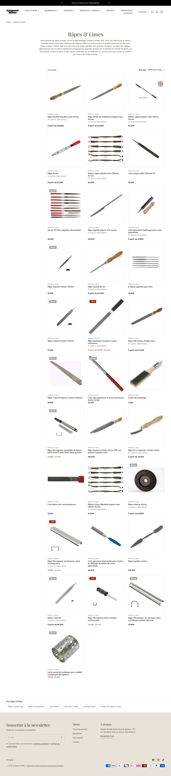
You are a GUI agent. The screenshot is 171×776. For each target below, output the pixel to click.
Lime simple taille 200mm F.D (141, 173)
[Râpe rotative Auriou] (146, 480)
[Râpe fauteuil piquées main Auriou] (66, 92)
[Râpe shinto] (66, 149)
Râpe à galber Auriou (137, 561)
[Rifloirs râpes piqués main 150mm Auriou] (106, 149)
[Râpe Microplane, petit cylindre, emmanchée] (106, 594)
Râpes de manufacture (36, 706)
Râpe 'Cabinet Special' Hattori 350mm (65, 398)
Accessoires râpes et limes (111, 706)
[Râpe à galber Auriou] (146, 536)
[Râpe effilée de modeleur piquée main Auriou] (106, 92)
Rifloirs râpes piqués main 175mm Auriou (143, 118)
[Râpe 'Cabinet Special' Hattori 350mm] (66, 373)
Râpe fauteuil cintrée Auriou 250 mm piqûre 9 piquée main (104, 451)
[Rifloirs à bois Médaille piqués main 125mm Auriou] (106, 480)
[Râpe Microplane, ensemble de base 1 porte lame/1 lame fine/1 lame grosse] (66, 426)
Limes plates (54, 706)
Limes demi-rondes (70, 706)
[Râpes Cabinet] (66, 593)
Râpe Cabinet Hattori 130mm (61, 286)
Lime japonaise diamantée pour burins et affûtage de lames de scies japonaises (105, 563)
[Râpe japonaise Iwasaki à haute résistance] (106, 317)
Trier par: (142, 70)
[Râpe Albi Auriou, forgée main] (146, 316)
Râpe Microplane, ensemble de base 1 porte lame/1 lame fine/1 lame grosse (65, 451)
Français (143, 12)
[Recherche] (152, 11)
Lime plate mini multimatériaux (62, 504)
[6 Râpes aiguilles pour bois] (146, 262)
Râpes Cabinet (54, 618)
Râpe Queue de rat (96, 286)
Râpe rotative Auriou (137, 504)
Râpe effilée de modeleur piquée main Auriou (105, 118)
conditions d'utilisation (41, 744)
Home (8, 22)
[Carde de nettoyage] (146, 373)
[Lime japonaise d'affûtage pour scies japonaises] (146, 206)
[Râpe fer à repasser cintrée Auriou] (146, 426)
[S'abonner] (61, 737)
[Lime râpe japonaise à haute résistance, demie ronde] (106, 374)
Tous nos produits (80, 729)
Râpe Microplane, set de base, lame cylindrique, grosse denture (144, 619)
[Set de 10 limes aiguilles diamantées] (66, 205)
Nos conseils (78, 738)
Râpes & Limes (20, 22)
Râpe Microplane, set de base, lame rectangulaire (64, 562)
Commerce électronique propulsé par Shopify (45, 766)
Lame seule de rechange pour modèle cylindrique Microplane (65, 673)
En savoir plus (107, 736)
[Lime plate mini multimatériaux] (66, 480)
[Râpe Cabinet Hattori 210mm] (66, 317)
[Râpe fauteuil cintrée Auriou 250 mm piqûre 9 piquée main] (106, 426)
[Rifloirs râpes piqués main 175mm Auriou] (146, 92)
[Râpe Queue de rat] (106, 262)
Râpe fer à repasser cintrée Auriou (143, 450)
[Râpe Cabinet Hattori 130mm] (66, 262)
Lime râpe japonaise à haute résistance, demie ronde (106, 399)
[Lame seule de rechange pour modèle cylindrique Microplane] (66, 648)
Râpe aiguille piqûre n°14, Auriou (102, 230)
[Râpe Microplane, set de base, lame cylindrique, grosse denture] (146, 594)
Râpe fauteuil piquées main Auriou (63, 117)
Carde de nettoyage (137, 398)
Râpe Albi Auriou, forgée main (141, 341)
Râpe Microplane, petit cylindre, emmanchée (102, 619)
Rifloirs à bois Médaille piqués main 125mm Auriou (104, 505)
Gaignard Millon (19, 766)
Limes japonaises (89, 706)
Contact (76, 742)
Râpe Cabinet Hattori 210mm (61, 341)
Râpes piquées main (15, 706)
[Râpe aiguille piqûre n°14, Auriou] (106, 205)
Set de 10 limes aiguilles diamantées (64, 230)
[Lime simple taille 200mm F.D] (146, 149)
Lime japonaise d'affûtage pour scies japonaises (145, 231)
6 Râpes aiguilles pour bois (140, 286)
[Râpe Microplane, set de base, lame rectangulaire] (66, 537)
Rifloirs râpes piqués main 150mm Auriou (103, 174)
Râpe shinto (53, 173)
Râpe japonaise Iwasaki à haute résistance (102, 342)
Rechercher (77, 733)
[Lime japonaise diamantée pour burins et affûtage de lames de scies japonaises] (106, 537)
